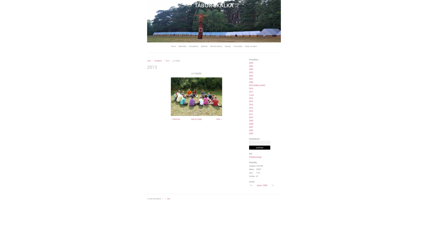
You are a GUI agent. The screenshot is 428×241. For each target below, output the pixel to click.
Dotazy (228, 46)
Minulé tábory (216, 46)
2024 (251, 69)
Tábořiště (182, 46)
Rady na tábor (251, 46)
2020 (251, 82)
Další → (219, 119)
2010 (251, 117)
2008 (251, 124)
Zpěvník (204, 46)
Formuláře (238, 46)
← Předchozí (175, 119)
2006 (251, 130)
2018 (251, 88)
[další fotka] (242, 96)
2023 (251, 72)
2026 (251, 63)
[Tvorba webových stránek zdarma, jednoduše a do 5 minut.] (162, 198)
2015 (251, 101)
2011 (251, 114)
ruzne (251, 95)
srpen (259, 185)
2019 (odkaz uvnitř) (257, 85)
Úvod (173, 46)
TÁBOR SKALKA (214, 5)
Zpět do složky (196, 119)
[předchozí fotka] (150, 96)
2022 (251, 75)
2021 (251, 79)
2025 (251, 66)
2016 (251, 98)
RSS (168, 199)
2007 (251, 127)
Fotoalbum (193, 46)
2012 (251, 111)
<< (251, 185)
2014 (251, 104)
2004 (251, 133)
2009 (251, 120)
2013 (167, 61)
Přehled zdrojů (255, 157)
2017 (251, 91)
